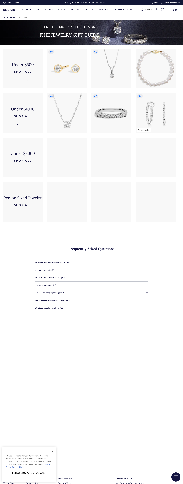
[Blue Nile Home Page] (9, 10)
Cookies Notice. (18, 467)
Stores (156, 3)
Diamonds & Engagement (34, 10)
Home (5, 17)
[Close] (52, 451)
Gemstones (102, 10)
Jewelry (13, 17)
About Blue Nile (65, 478)
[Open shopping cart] (169, 9)
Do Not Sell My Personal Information (29, 473)
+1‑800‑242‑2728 (12, 3)
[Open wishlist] (162, 9)
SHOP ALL (23, 71)
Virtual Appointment (172, 3)
